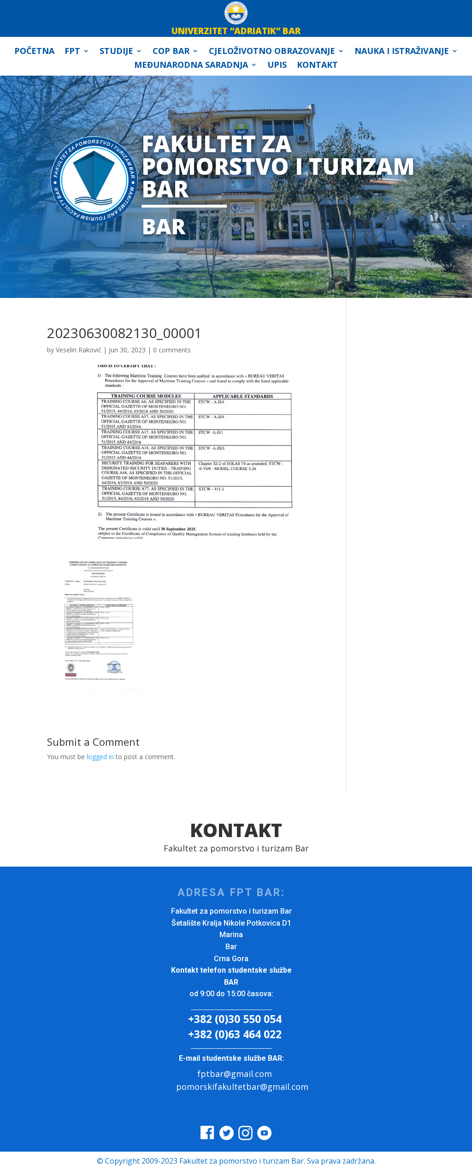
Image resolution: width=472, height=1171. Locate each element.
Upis (277, 65)
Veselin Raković (78, 349)
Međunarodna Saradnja (191, 65)
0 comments (172, 349)
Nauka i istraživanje (401, 52)
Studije (116, 52)
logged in (100, 756)
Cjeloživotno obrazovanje (272, 52)
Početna (34, 52)
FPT (72, 52)
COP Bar (171, 52)
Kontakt (317, 65)
